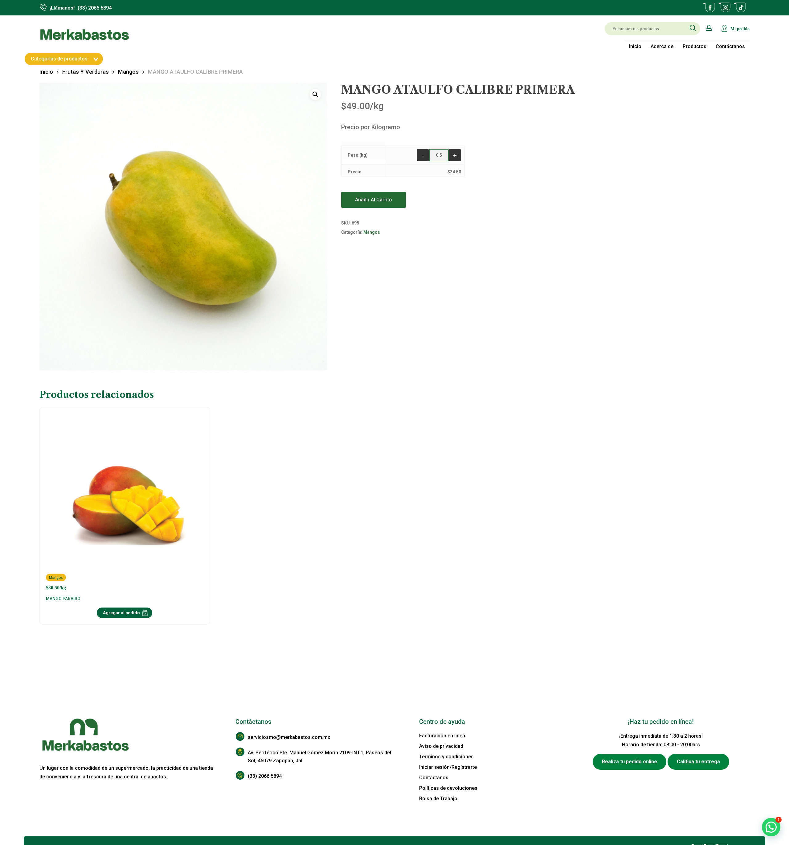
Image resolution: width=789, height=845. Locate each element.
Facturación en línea (442, 736)
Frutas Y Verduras (85, 71)
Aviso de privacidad (441, 746)
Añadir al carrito (373, 200)
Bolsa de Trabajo (438, 799)
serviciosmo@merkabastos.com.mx (289, 737)
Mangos (128, 71)
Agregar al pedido (121, 612)
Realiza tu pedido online (629, 762)
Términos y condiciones (446, 757)
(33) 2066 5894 (265, 776)
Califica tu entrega (698, 762)
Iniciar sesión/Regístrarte (448, 767)
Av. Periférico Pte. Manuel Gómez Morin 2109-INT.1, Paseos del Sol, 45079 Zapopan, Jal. (319, 757)
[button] (315, 94)
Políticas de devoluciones (448, 788)
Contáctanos (433, 778)
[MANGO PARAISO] (124, 502)
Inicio (46, 71)
